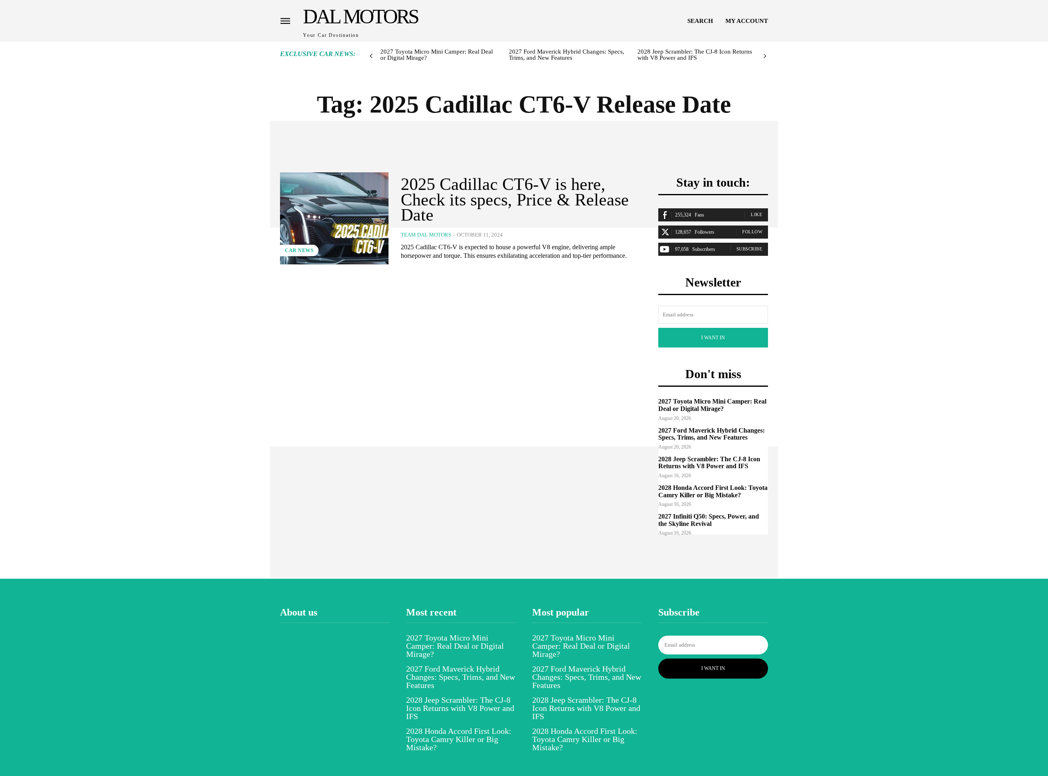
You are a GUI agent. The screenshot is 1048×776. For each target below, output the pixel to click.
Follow (752, 231)
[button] (700, 20)
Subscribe (749, 248)
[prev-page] (371, 56)
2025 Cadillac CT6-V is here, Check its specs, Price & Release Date (515, 200)
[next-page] (765, 56)
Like (756, 214)
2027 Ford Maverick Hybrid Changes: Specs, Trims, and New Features (566, 54)
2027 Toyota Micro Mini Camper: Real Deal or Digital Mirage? (436, 54)
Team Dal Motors (426, 235)
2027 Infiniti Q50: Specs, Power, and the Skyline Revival (708, 520)
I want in (713, 338)
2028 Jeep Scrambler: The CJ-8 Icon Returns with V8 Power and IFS (694, 54)
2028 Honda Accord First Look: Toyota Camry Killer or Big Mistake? (713, 491)
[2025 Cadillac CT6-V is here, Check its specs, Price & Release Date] (334, 218)
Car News (299, 250)
